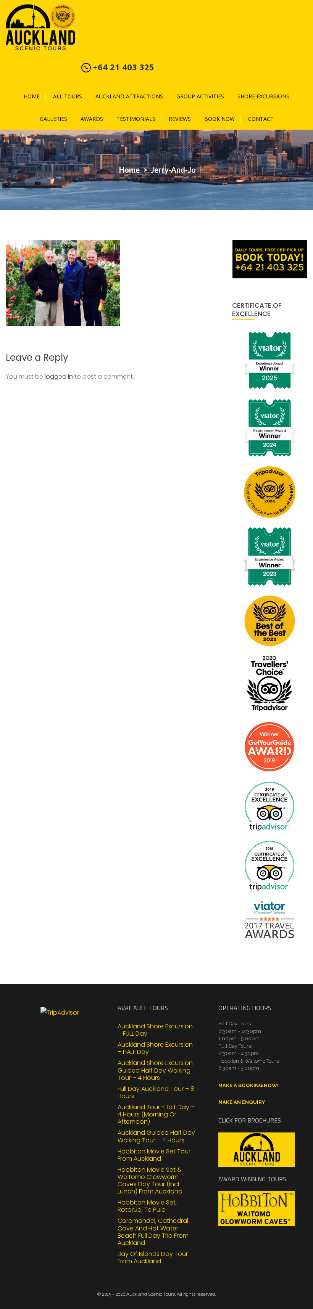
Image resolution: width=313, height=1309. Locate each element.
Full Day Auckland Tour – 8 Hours (156, 1092)
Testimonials (135, 118)
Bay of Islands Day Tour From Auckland (153, 1257)
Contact (261, 118)
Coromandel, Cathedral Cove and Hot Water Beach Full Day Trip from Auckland (153, 1231)
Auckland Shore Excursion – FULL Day (155, 1029)
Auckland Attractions (129, 96)
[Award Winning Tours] (256, 1208)
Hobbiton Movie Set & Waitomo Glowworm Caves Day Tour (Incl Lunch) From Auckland (150, 1180)
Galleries (53, 118)
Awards (92, 118)
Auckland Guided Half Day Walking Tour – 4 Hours (156, 1136)
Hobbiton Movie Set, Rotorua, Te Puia (147, 1205)
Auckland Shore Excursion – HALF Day (155, 1047)
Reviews (180, 118)
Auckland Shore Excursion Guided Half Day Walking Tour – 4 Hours (155, 1069)
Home (32, 96)
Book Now (219, 118)
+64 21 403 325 (123, 66)
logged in (59, 376)
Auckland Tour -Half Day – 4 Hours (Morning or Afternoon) (156, 1114)
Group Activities (200, 96)
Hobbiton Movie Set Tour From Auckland (154, 1154)
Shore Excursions (263, 96)
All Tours (67, 96)
